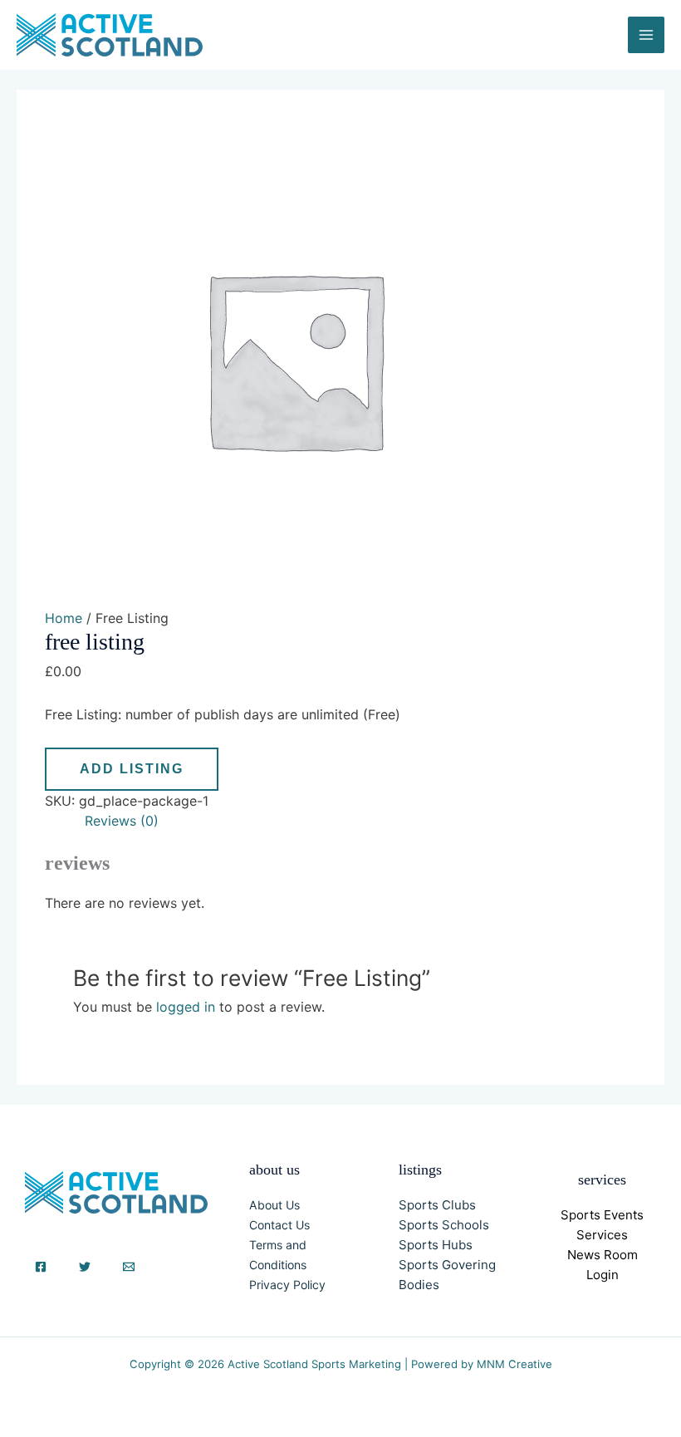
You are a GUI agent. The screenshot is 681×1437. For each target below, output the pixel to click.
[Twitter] (84, 1267)
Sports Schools (444, 1225)
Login (602, 1275)
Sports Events (602, 1215)
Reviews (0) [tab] (122, 820)
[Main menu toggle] (646, 35)
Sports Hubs (436, 1245)
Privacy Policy (287, 1285)
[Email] (129, 1267)
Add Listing (132, 769)
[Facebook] (40, 1267)
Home (63, 618)
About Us (274, 1205)
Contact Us (279, 1225)
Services (602, 1235)
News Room (602, 1255)
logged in (185, 1006)
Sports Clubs (437, 1205)
